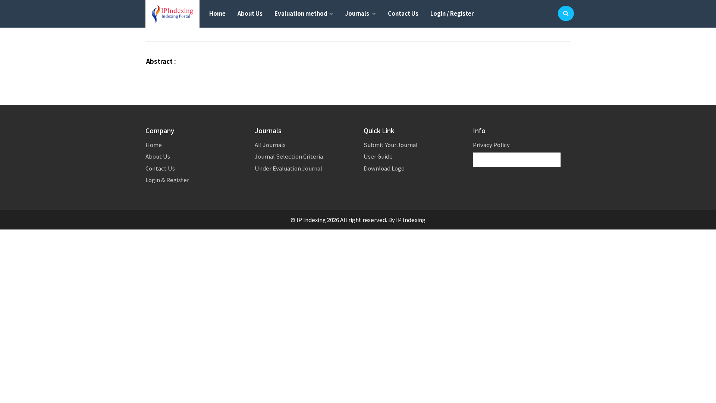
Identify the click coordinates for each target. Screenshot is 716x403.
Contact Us (403, 13)
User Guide (378, 156)
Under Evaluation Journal (288, 168)
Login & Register (167, 180)
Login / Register (452, 13)
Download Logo (384, 168)
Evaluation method (300, 13)
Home (217, 13)
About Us (250, 13)
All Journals (270, 145)
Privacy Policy (491, 145)
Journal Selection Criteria (289, 156)
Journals (357, 13)
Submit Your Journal (391, 145)
